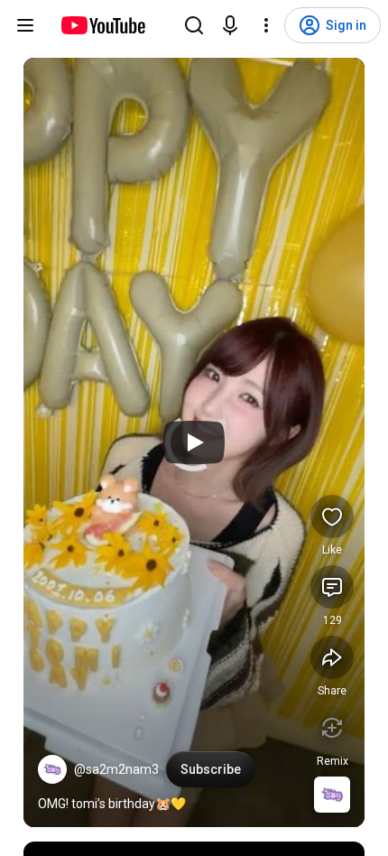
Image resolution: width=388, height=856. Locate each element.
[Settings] (266, 25)
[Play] (194, 442)
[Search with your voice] (230, 25)
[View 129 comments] (332, 587)
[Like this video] (332, 516)
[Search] (194, 25)
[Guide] (25, 25)
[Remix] (332, 727)
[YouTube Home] (102, 25)
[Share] (332, 657)
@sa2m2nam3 (116, 769)
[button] (52, 769)
